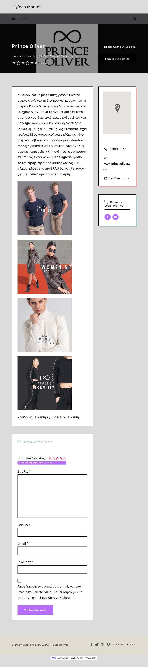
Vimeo (108, 645)
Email (23, 544)
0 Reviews (41, 63)
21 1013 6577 (117, 149)
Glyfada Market (26, 6)
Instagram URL (115, 217)
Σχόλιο (24, 471)
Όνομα (24, 525)
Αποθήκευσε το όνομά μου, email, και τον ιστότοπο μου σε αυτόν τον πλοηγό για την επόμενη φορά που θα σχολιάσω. (51, 592)
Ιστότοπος (25, 562)
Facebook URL (108, 217)
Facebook (91, 645)
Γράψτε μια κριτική (117, 58)
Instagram (102, 645)
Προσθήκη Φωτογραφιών (122, 46)
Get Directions (118, 178)
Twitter (97, 645)
